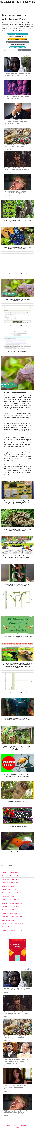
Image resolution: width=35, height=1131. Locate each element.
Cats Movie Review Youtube (10, 882)
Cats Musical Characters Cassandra (12, 923)
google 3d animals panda (17, 44)
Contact (15, 1125)
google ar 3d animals (25, 50)
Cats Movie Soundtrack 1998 (10, 893)
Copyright (17, 1127)
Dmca (8, 1125)
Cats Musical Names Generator (11, 872)
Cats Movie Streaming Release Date (12, 930)
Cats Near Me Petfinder (9, 886)
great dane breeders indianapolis (17, 39)
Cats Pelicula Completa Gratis (10, 906)
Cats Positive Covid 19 (8, 869)
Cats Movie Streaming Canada (11, 934)
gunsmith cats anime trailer (17, 47)
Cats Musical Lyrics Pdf (8, 896)
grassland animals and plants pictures (17, 42)
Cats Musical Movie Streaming (10, 900)
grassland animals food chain (17, 36)
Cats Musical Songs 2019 (9, 913)
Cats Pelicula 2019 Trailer (9, 910)
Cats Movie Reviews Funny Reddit (12, 917)
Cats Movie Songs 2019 (9, 889)
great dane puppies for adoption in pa (17, 34)
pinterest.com (11, 861)
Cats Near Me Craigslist (9, 927)
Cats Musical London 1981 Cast (11, 879)
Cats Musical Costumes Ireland (11, 876)
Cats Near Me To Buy (8, 920)
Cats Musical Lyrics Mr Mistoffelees (12, 903)
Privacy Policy (24, 1125)
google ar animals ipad (10, 50)
